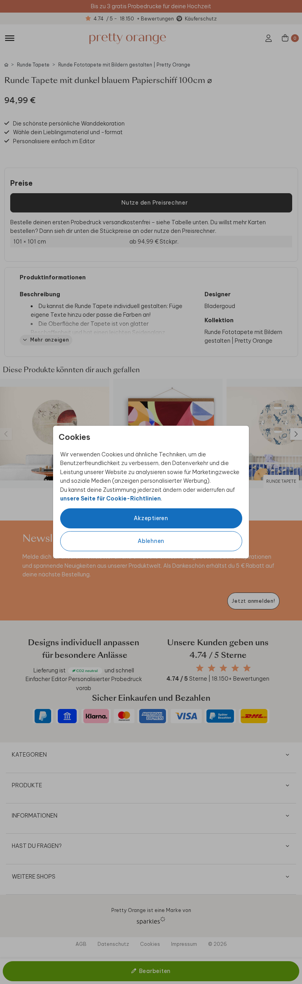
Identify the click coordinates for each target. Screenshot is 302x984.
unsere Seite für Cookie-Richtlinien (110, 498)
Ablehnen (151, 541)
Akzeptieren (151, 518)
